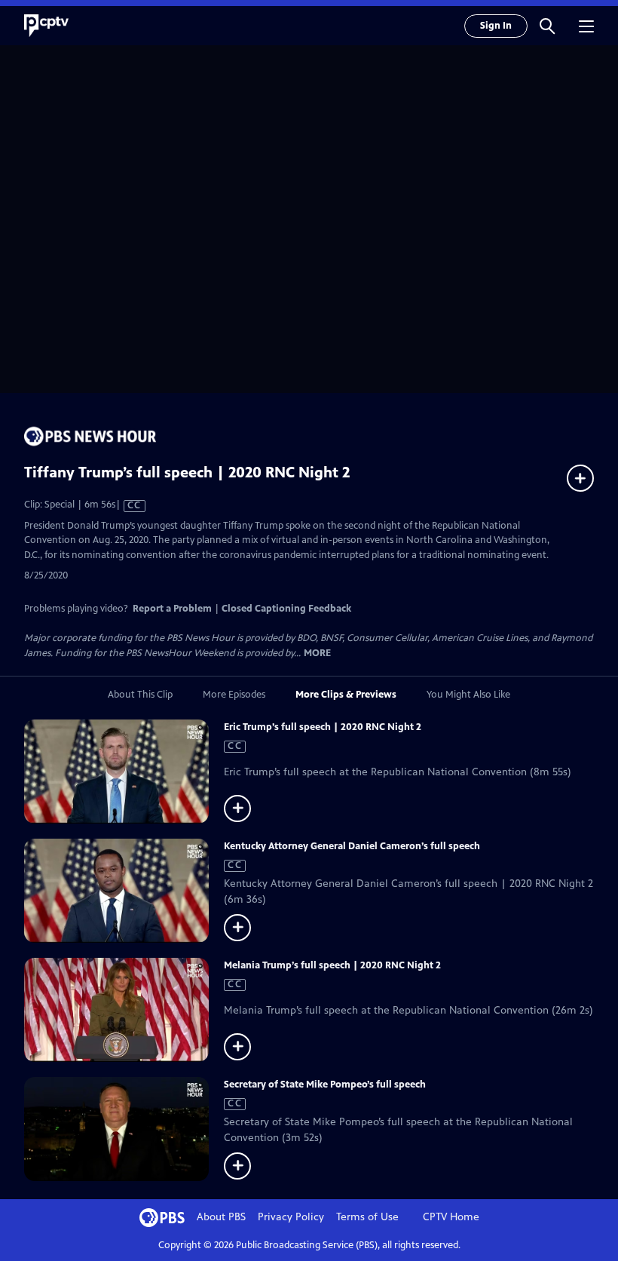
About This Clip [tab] (140, 695)
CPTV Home (451, 1216)
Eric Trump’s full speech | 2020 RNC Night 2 (322, 727)
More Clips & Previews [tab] (345, 695)
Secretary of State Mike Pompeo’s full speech (325, 1084)
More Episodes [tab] (234, 695)
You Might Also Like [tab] (468, 695)
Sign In (496, 26)
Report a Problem (172, 609)
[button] (547, 25)
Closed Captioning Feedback (286, 609)
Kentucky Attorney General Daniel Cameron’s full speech (352, 846)
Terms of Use (367, 1216)
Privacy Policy (291, 1216)
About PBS (221, 1216)
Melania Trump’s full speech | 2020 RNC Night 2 (332, 965)
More (317, 653)
